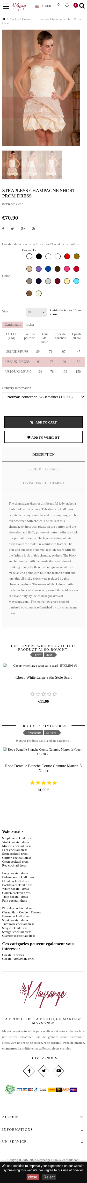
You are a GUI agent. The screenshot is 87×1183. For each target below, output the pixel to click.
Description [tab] (43, 454)
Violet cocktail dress (15, 842)
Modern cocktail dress (16, 846)
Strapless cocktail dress (17, 838)
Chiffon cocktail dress (16, 858)
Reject (49, 1177)
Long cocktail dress (15, 873)
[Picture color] (30, 257)
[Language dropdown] (38, 5)
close (32, 1177)
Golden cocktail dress (16, 893)
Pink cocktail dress (14, 900)
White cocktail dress (15, 889)
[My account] (58, 5)
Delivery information (16, 388)
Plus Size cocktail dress (17, 908)
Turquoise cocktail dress (18, 924)
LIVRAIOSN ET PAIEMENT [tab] (44, 483)
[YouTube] (58, 1071)
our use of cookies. (71, 1170)
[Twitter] (43, 1071)
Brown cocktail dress (15, 916)
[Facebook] (29, 1071)
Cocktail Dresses (13, 955)
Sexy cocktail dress (14, 928)
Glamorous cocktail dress (18, 935)
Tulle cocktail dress (15, 896)
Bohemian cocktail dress (18, 877)
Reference (8, 204)
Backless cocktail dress (17, 885)
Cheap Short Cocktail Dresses (21, 912)
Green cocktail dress (15, 861)
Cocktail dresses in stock (18, 959)
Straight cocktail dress (16, 932)
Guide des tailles (61, 310)
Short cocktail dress (15, 920)
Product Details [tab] (44, 469)
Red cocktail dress (14, 865)
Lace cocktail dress (14, 850)
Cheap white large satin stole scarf (43, 677)
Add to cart (46, 422)
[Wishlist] (67, 5)
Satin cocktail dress (15, 853)
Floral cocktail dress (15, 881)
